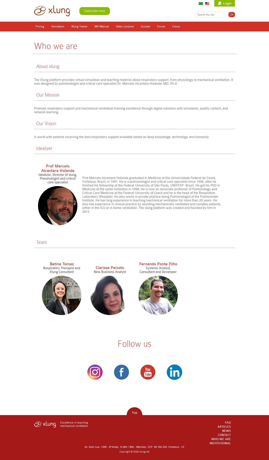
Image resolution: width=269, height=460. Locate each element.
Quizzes (145, 26)
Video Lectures (125, 26)
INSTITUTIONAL (220, 443)
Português (201, 3)
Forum (161, 26)
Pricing (40, 26)
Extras (176, 26)
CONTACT (224, 435)
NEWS (226, 431)
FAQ (228, 422)
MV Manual (102, 26)
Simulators (57, 26)
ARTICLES (224, 426)
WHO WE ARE (221, 439)
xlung (52, 10)
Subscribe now (94, 11)
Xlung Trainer (79, 26)
